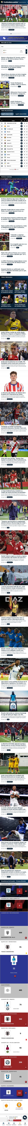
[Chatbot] (25, 1117)
